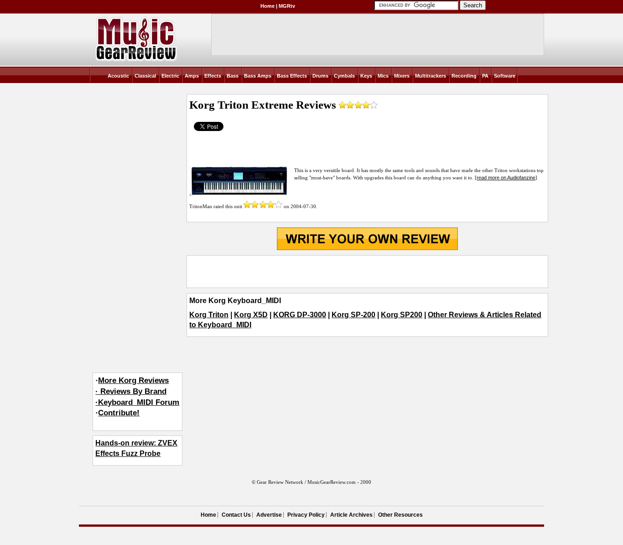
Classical (145, 76)
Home (267, 6)
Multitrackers (430, 76)
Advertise (269, 515)
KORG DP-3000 (299, 315)
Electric (170, 76)
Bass (233, 76)
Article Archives (351, 515)
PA (485, 76)
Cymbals (344, 76)
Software (504, 76)
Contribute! (119, 413)
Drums (320, 76)
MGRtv (287, 6)
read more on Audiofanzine (506, 177)
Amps (192, 76)
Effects (212, 76)
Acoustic (118, 76)
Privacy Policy (306, 515)
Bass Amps (257, 76)
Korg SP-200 (353, 315)
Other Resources (400, 515)
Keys (366, 76)
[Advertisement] (367, 271)
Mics (383, 76)
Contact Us (236, 515)
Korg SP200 (401, 315)
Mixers (402, 76)
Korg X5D (251, 315)
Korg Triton (208, 315)
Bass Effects (292, 76)
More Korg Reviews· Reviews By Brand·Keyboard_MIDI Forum (137, 391)
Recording (464, 76)
